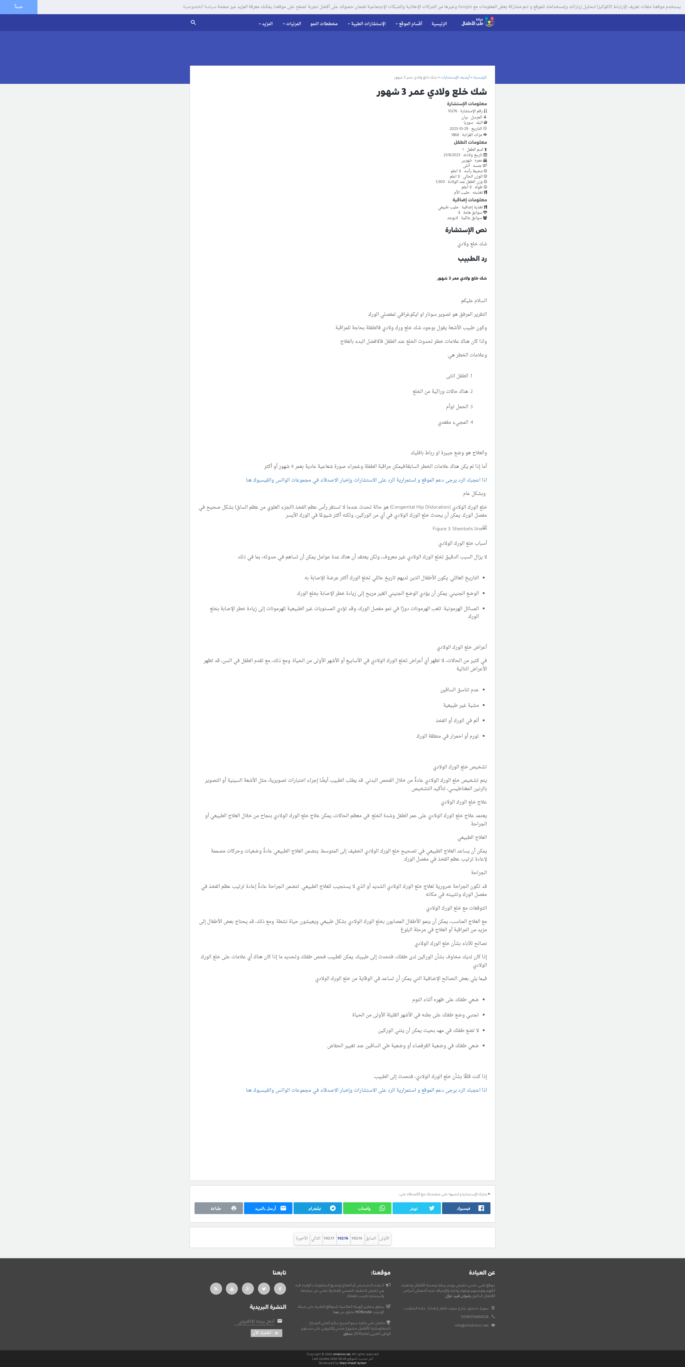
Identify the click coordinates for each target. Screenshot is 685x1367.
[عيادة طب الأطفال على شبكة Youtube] (232, 1289)
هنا (335, 1312)
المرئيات (293, 24)
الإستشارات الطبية (368, 24)
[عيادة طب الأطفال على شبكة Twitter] (264, 1289)
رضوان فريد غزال (458, 1296)
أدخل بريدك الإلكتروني (256, 1321)
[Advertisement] (336, 1137)
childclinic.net (342, 1354)
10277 (329, 1238)
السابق (371, 1238)
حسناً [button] (19, 7)
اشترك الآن (261, 1333)
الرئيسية (439, 24)
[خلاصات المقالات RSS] (216, 1289)
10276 (342, 1238)
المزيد (267, 24)
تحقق (347, 1334)
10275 (357, 1238)
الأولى (384, 1238)
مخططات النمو (324, 24)
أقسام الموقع (410, 24)
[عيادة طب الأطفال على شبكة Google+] (248, 1289)
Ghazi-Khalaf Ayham (353, 1363)
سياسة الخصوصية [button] (199, 7)
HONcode (363, 1312)
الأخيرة (302, 1238)
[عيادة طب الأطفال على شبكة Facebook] (280, 1289)
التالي (316, 1238)
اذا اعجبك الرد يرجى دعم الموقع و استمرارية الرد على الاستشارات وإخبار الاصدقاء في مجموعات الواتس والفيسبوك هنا (366, 480)
